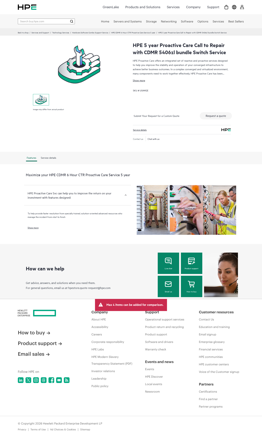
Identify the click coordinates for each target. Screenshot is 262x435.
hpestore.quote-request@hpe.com (89, 288)
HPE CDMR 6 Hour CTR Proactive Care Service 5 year (133, 32)
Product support (191, 268)
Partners (206, 384)
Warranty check (155, 349)
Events (149, 369)
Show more (139, 80)
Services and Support (40, 32)
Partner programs (211, 406)
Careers (96, 334)
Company (193, 7)
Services (173, 7)
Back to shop (23, 32)
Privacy (22, 429)
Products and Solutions (142, 7)
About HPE (98, 319)
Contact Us (206, 319)
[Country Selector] (234, 7)
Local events (153, 384)
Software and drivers (159, 342)
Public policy (99, 386)
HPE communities (211, 357)
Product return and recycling (164, 327)
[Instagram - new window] (36, 380)
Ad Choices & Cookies (63, 429)
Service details (140, 129)
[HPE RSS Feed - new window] (67, 380)
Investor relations (103, 371)
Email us (168, 291)
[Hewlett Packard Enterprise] (27, 7)
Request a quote (216, 116)
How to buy (191, 291)
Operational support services (164, 319)
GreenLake (111, 7)
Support (213, 7)
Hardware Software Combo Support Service (90, 32)
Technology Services (60, 32)
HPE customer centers (214, 364)
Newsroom (152, 391)
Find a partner (208, 399)
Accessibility (99, 327)
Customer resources (216, 312)
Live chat (168, 268)
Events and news (159, 361)
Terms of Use (38, 429)
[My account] (242, 7)
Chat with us (154, 138)
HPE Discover (154, 376)
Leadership (98, 378)
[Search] (71, 21)
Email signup (207, 334)
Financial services (211, 349)
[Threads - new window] (44, 380)
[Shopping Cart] (226, 7)
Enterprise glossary (212, 342)
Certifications (208, 391)
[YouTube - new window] (59, 380)
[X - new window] (28, 380)
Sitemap (85, 429)
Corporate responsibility (107, 342)
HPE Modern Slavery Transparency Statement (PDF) (111, 360)
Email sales (31, 354)
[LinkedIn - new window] (21, 380)
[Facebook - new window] (51, 380)
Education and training (214, 327)
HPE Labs (97, 349)
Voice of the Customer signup (219, 372)
